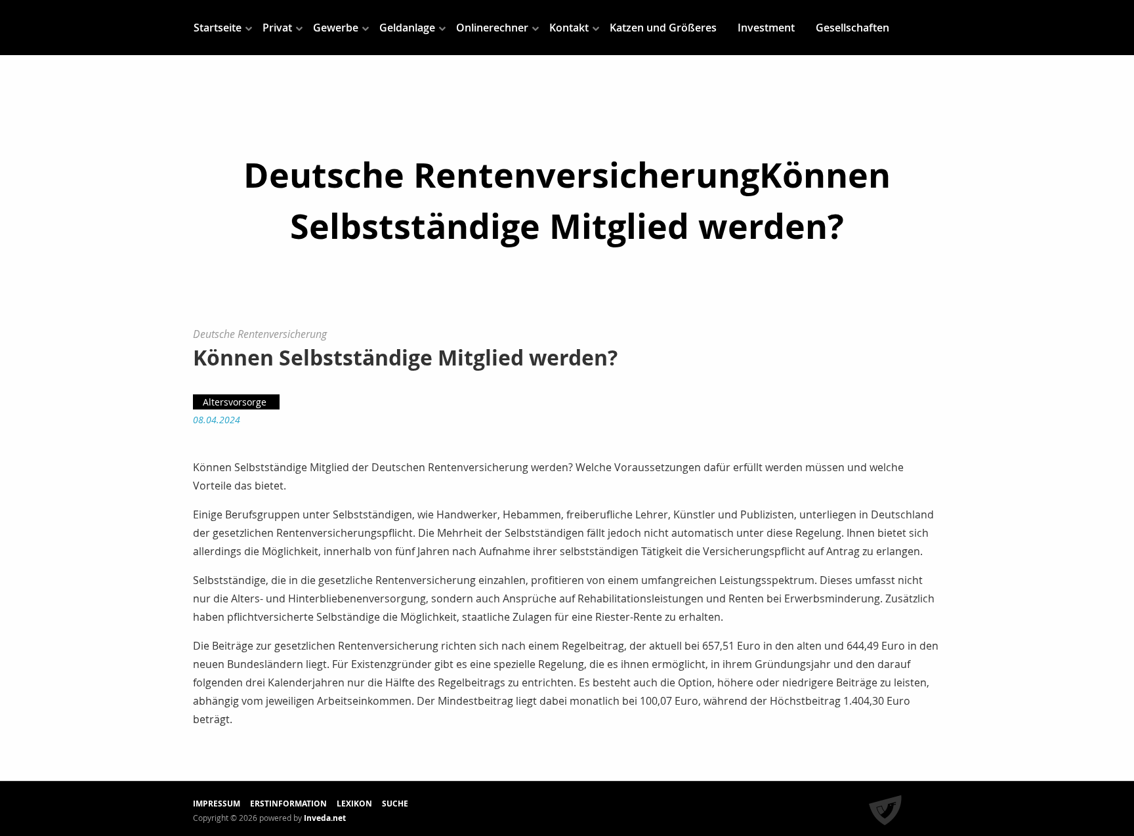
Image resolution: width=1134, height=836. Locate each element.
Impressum (216, 803)
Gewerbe (335, 27)
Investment (766, 27)
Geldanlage (407, 27)
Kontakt (569, 27)
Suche (395, 803)
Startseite (218, 27)
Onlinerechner (492, 27)
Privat (277, 27)
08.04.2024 (216, 419)
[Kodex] (885, 811)
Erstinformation (288, 803)
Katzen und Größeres (663, 27)
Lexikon (354, 803)
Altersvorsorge (234, 402)
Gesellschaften (852, 27)
